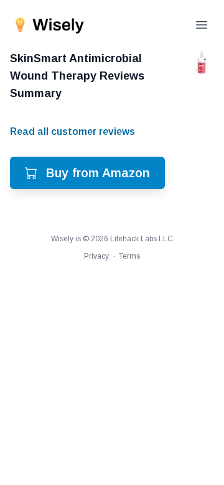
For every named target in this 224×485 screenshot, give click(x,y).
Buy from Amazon (98, 173)
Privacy (96, 256)
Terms (129, 256)
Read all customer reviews (72, 131)
